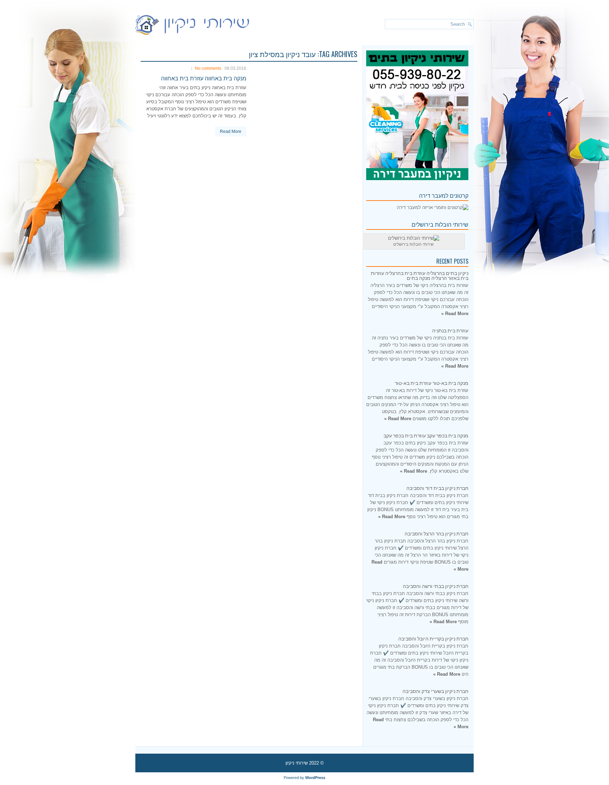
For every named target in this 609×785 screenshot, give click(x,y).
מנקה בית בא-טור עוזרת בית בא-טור (431, 382)
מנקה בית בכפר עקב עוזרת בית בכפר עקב (425, 435)
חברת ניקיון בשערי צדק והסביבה (435, 690)
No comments (208, 68)
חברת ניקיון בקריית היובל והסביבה (433, 638)
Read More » (454, 313)
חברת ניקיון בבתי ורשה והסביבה (435, 585)
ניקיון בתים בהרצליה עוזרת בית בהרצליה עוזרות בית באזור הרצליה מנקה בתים (419, 275)
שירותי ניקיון (296, 763)
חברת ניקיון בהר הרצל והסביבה (436, 533)
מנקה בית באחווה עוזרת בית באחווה (203, 78)
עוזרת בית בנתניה (450, 330)
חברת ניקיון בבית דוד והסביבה (437, 487)
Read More (230, 131)
